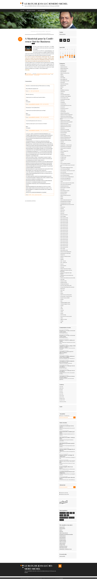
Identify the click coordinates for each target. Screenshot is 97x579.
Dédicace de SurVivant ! (65, 123)
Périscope (62, 267)
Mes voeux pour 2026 (64, 247)
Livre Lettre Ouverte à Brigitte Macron (67, 176)
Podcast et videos (64, 280)
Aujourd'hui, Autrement (64, 83)
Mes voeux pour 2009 (64, 222)
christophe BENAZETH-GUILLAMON (34, 104)
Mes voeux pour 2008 (64, 220)
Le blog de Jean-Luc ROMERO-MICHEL (46, 3)
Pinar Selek (62, 279)
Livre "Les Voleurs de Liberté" (65, 163)
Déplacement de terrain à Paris (66, 126)
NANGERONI (62, 345)
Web (61, 322)
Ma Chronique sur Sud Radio (65, 187)
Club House (62, 100)
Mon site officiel (31, 10)
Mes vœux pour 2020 (64, 250)
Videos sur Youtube (63, 541)
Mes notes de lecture (64, 214)
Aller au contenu (3, 0)
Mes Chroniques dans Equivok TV (66, 199)
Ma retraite (62, 189)
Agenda (62, 74)
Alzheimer (62, 76)
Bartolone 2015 (63, 85)
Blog (61, 88)
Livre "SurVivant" (63, 172)
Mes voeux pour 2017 (64, 234)
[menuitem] (23, 10)
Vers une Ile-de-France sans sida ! (66, 316)
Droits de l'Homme (64, 132)
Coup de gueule (63, 111)
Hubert (62, 149)
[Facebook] (61, 40)
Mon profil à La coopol (63, 547)
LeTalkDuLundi (63, 158)
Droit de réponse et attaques (65, 131)
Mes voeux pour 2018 (64, 236)
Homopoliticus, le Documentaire (66, 146)
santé (71, 512)
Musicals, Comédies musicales (66, 256)
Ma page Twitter (62, 544)
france (68, 512)
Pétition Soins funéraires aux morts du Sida (68, 277)
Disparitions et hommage (65, 129)
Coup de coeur (63, 110)
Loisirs (62, 181)
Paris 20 (62, 264)
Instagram (62, 152)
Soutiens (62, 299)
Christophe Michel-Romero (65, 94)
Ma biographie (41, 10)
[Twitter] (64, 40)
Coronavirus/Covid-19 (64, 108)
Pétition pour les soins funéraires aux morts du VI (66, 276)
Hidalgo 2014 (63, 143)
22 (74, 55)
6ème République (63, 71)
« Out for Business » (49, 50)
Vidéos (62, 317)
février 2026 (62, 395)
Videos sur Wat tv (62, 543)
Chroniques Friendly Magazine (66, 96)
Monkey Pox (63, 254)
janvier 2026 (62, 396)
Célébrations (63, 91)
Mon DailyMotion (63, 537)
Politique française (64, 282)
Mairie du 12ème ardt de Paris (66, 195)
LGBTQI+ (62, 160)
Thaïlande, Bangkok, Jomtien (65, 302)
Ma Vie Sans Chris (64, 193)
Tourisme (62, 310)
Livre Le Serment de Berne (65, 175)
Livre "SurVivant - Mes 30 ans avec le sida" (68, 170)
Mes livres (61, 531)
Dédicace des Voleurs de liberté (66, 124)
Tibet (61, 307)
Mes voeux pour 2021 (64, 239)
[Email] (68, 40)
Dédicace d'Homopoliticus (65, 113)
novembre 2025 (62, 399)
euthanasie (62, 519)
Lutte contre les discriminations (66, 184)
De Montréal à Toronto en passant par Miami (38, 31)
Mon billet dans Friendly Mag (65, 253)
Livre (61, 161)
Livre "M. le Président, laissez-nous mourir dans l (67, 166)
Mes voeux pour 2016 (64, 233)
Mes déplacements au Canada (45, 74)
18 (65, 55)
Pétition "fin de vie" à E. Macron (66, 268)
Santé (61, 291)
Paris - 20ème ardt (64, 262)
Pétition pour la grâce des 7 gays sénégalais (66, 273)
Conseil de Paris (63, 103)
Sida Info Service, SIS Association (66, 294)
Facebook (62, 141)
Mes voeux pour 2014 (64, 230)
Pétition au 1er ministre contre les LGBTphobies (66, 271)
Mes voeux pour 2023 (64, 242)
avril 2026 (61, 392)
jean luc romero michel (64, 517)
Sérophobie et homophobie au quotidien (66, 534)
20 (69, 55)
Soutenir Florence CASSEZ (65, 297)
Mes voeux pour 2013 (64, 228)
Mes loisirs (62, 213)
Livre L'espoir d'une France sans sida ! (67, 173)
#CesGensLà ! (63, 65)
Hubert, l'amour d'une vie (64, 532)
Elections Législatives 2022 (65, 135)
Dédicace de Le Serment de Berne (66, 116)
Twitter (62, 311)
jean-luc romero (62, 512)
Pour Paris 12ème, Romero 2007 (66, 285)
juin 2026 (61, 389)
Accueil (22, 10)
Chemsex (62, 93)
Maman (62, 196)
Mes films (62, 208)
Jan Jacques (62, 330)
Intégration (62, 154)
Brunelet (61, 340)
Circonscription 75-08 (64, 97)
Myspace (62, 259)
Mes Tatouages (63, 216)
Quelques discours (63, 535)
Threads (62, 305)
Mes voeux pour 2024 (64, 244)
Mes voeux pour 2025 (64, 245)
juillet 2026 (61, 388)
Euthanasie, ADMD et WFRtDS (66, 140)
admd (65, 515)
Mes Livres (62, 211)
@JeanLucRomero (63, 34)
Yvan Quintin (62, 351)
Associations (63, 82)
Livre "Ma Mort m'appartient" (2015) (67, 167)
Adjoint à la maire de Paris (65, 73)
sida (73, 512)
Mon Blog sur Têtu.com (63, 546)
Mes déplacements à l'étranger (36, 74)
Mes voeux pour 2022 (64, 240)
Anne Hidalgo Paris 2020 (65, 80)
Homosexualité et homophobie (41, 73)
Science (62, 293)
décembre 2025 (62, 398)
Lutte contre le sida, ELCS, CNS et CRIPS (67, 182)
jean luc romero (71, 517)
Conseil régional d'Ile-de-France (66, 105)
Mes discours (63, 207)
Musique (62, 257)
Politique (61, 515)
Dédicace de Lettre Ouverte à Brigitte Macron (66, 118)
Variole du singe (63, 314)
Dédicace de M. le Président (65, 120)
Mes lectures (63, 210)
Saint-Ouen (62, 290)
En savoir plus (61, 578)
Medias (62, 198)
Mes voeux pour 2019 (64, 237)
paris (68, 515)
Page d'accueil (48, 31)
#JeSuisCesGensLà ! (64, 66)
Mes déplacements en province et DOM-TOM (67, 205)
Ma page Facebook (63, 540)
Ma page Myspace (63, 538)
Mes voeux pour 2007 (64, 219)
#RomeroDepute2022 (64, 68)
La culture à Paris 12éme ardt (65, 155)
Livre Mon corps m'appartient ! (66, 178)
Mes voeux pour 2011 (64, 225)
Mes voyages (63, 248)
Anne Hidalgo (63, 77)
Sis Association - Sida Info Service (66, 296)
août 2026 (61, 386)
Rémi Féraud (63, 288)
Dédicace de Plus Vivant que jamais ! (67, 121)
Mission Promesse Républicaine (66, 251)
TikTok (62, 308)
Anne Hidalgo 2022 (64, 79)
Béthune (62, 86)
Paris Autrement (63, 265)
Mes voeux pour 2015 (64, 231)
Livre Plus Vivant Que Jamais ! (66, 179)
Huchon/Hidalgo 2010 (64, 151)
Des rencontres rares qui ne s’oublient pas (43, 33)
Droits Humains (63, 134)
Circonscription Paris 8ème (65, 99)
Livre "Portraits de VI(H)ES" (65, 169)
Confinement (63, 102)
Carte (61, 406)
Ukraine (62, 313)
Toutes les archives (63, 401)
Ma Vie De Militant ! (64, 192)
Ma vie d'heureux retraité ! (65, 190)
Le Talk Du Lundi (63, 157)
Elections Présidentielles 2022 (66, 137)
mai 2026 (61, 391)
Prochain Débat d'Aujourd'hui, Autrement (67, 287)
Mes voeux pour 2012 (64, 227)
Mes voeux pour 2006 (64, 217)
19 (67, 55)
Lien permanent (28, 73)
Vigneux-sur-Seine (64, 319)
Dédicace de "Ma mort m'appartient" (67, 114)
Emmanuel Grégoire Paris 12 (65, 138)
